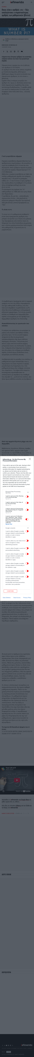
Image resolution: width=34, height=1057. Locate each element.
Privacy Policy (27, 597)
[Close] (30, 459)
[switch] (27, 497)
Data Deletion (7, 597)
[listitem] (17, 492)
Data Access (16, 597)
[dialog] (17, 528)
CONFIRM (10, 591)
